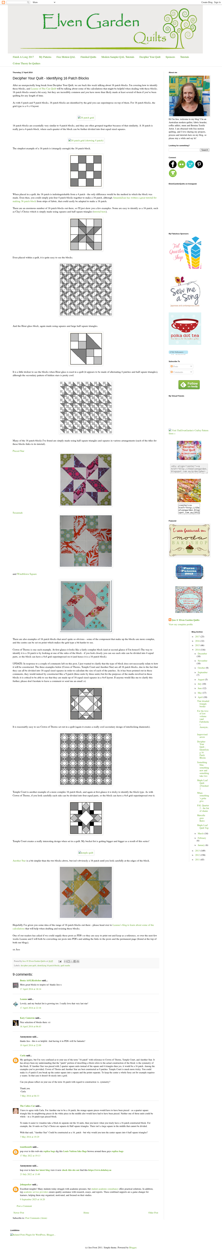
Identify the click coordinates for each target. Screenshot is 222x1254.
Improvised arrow (202, 736)
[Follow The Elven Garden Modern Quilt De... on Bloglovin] (178, 354)
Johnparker (26, 1184)
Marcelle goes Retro (201, 818)
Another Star (19, 860)
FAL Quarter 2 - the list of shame (203, 808)
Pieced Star (18, 450)
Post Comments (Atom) (36, 1217)
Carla (23, 1055)
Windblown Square (27, 573)
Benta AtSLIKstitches (30, 980)
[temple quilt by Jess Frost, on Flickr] (86, 852)
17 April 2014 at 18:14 (30, 988)
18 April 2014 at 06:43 (30, 1026)
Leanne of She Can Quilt (43, 88)
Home (86, 1212)
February (202, 837)
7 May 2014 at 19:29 (29, 1136)
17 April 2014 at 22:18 (30, 1007)
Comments (178, 372)
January (201, 845)
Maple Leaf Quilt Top (203, 826)
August (201, 679)
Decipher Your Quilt (149, 57)
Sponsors (170, 57)
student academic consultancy (104, 1188)
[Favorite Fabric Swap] (189, 501)
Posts (175, 366)
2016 (197, 640)
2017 (197, 636)
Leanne (23, 999)
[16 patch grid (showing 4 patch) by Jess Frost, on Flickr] (85, 140)
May (200, 692)
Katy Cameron (27, 1018)
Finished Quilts (88, 57)
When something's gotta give (203, 797)
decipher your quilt (28, 965)
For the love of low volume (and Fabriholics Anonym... (203, 720)
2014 (197, 649)
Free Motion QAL (66, 57)
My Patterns (45, 57)
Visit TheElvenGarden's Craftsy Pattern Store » (188, 432)
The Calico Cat (27, 1106)
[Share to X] (71, 961)
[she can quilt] (189, 612)
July (200, 683)
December (202, 653)
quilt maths (65, 965)
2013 (197, 850)
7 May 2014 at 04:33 (29, 1095)
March (201, 833)
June (200, 688)
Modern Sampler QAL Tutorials (117, 57)
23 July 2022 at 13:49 (30, 1174)
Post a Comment (24, 1205)
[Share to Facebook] (74, 961)
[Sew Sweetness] (189, 579)
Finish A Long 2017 (23, 57)
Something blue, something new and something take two (203, 769)
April (200, 697)
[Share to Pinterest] (77, 961)
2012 (197, 854)
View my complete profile (181, 624)
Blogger (132, 1247)
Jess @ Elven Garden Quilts (185, 620)
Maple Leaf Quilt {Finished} (203, 784)
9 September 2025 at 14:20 (32, 1199)
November (202, 660)
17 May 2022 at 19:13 (30, 1155)
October (202, 667)
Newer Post (18, 1212)
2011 (197, 859)
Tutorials (184, 57)
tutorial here (100, 211)
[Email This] (65, 961)
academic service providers (36, 1191)
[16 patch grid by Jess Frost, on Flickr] (86, 117)
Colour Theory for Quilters (26, 63)
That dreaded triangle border (203, 703)
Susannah (18, 512)
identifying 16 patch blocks (48, 965)
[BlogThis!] (68, 961)
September (203, 672)
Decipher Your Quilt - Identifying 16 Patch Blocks (203, 749)
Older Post (153, 1212)
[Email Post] (60, 961)
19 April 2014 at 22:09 (30, 1045)
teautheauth (26, 1147)
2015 (197, 645)
